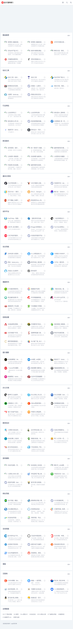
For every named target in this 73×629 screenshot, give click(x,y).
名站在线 (33, 614)
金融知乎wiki (7, 617)
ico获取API (25, 614)
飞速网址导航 (52, 614)
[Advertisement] (36, 18)
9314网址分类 (42, 614)
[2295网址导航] (7, 2)
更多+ (69, 35)
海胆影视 (61, 614)
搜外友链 (16, 617)
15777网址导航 (8, 614)
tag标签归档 (14, 623)
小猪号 (17, 614)
